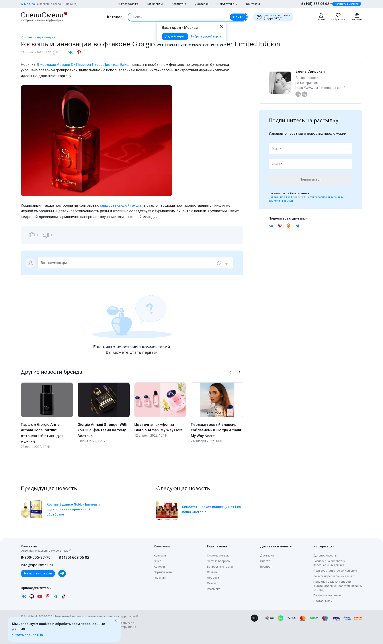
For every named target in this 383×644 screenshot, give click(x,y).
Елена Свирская (310, 71)
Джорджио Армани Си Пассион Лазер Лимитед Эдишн (83, 64)
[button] (230, 372)
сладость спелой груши (120, 205)
